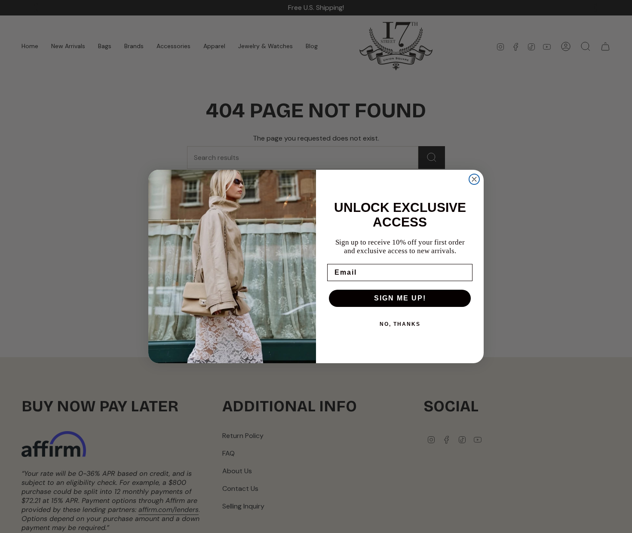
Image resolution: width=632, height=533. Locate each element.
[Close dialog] (474, 179)
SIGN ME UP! (400, 298)
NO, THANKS (400, 324)
